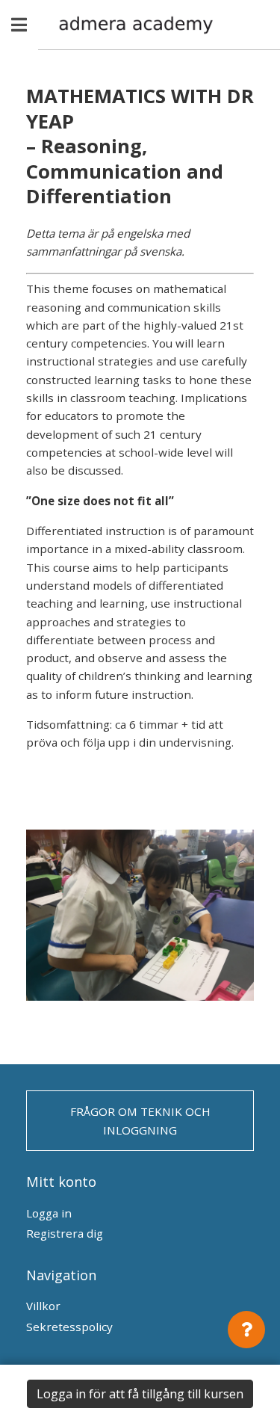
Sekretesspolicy (69, 1326)
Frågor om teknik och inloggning (140, 1120)
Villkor (43, 1305)
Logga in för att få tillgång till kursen (140, 1394)
